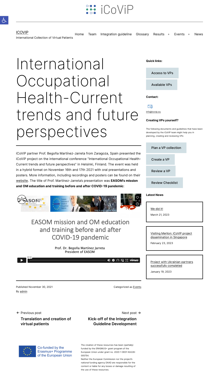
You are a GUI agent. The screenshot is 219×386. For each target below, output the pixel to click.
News (198, 34)
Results (158, 34)
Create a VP (160, 159)
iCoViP (22, 32)
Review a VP (160, 171)
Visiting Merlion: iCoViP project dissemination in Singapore (171, 235)
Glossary (142, 34)
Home (79, 34)
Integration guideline (116, 34)
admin (23, 291)
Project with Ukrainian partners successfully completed (172, 263)
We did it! (157, 208)
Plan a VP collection (166, 148)
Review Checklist (164, 183)
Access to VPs (162, 73)
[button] (4, 20)
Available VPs (161, 85)
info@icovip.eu (153, 111)
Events (179, 34)
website (22, 181)
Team (92, 34)
